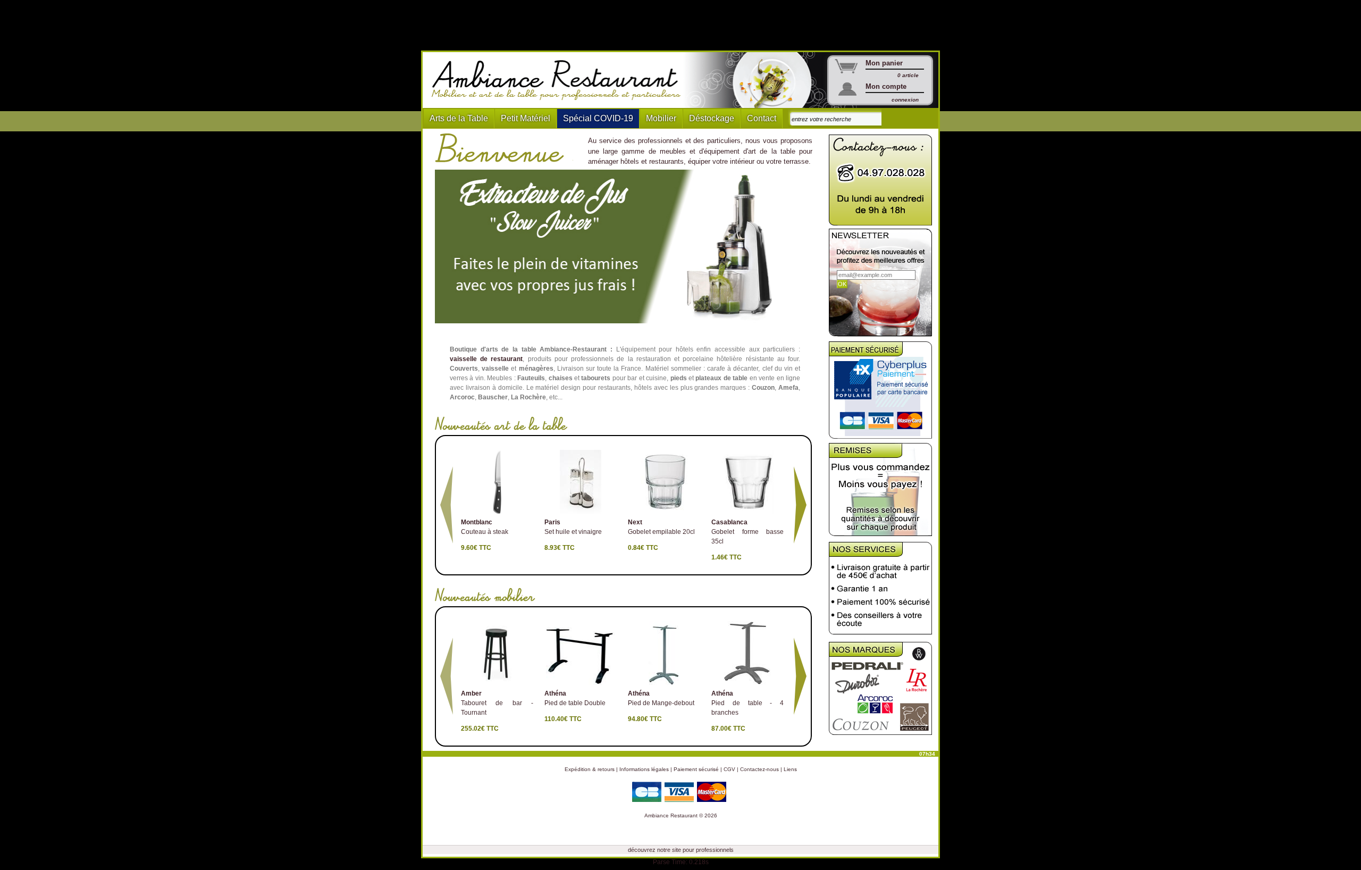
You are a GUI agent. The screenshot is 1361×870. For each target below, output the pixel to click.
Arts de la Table (459, 118)
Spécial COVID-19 (598, 118)
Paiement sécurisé (696, 769)
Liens (790, 769)
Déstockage (711, 118)
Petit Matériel (525, 118)
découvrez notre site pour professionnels (681, 850)
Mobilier (661, 118)
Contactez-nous (759, 769)
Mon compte (886, 86)
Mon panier (884, 63)
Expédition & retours (590, 769)
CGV (729, 769)
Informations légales (644, 769)
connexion (905, 100)
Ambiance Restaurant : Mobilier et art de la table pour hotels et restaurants (560, 80)
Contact (761, 118)
